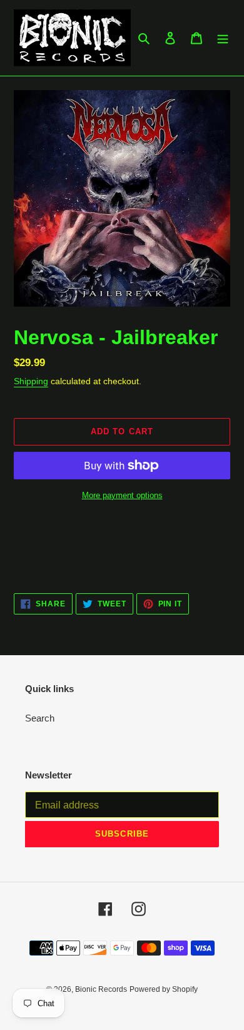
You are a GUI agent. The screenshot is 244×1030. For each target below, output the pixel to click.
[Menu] (223, 37)
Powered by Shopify (164, 989)
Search (39, 718)
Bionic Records (101, 989)
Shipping (31, 381)
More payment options (122, 495)
